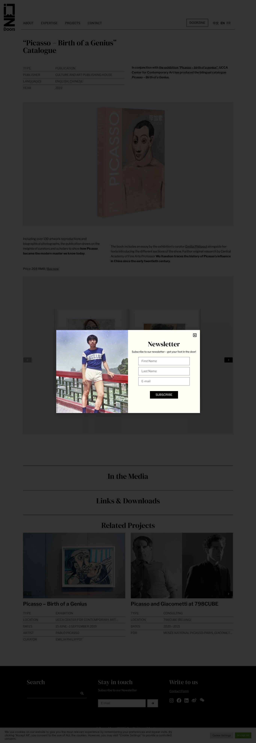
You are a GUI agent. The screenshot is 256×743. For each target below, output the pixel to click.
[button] (194, 335)
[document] (128, 371)
